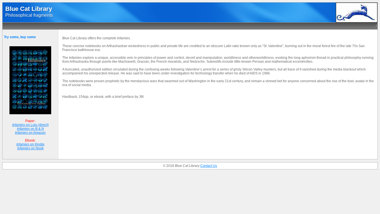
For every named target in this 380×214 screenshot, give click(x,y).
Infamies (18, 125)
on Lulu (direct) (37, 125)
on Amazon (37, 133)
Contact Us (208, 166)
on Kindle (37, 144)
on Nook (37, 148)
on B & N (37, 129)
